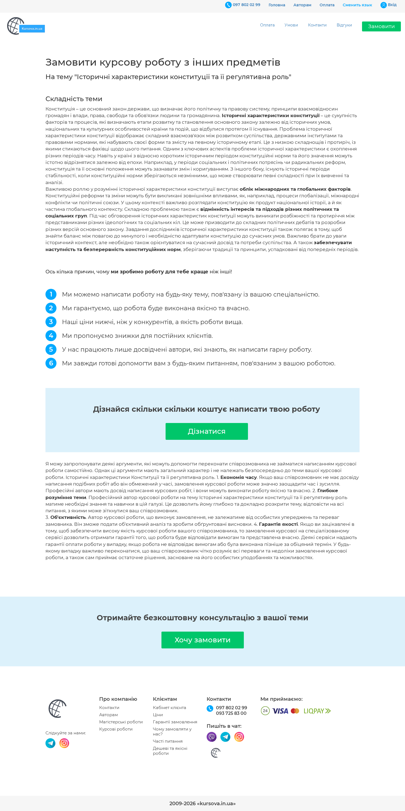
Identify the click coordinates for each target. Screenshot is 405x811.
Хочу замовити (203, 639)
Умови (291, 25)
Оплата (327, 4)
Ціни (158, 714)
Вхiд (392, 4)
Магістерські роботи (121, 722)
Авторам (302, 4)
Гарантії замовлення (175, 722)
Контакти (317, 25)
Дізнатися (207, 431)
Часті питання (168, 741)
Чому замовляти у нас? (172, 732)
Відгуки (344, 25)
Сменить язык (357, 4)
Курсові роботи (116, 729)
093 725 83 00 (231, 713)
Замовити (381, 26)
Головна (277, 4)
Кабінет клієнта (169, 707)
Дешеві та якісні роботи (170, 751)
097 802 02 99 (246, 4)
